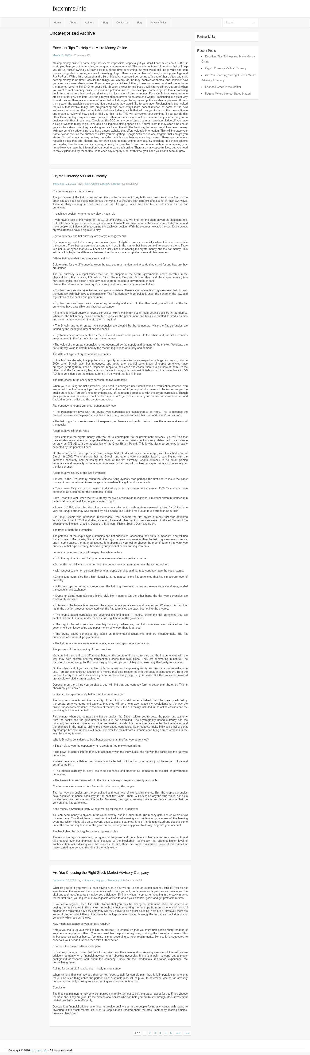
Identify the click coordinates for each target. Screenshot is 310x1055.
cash (87, 183)
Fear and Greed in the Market (223, 86)
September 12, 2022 (64, 183)
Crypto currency (100, 183)
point (121, 880)
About (73, 22)
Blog (105, 22)
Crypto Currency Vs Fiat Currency (80, 176)
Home (57, 22)
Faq (139, 22)
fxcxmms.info (69, 8)
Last (187, 1033)
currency (115, 183)
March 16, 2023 (62, 55)
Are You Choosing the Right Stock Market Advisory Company (101, 873)
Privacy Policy (158, 22)
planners (112, 880)
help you (100, 880)
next (178, 1033)
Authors (89, 22)
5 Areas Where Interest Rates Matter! (228, 93)
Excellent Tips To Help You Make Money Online (90, 48)
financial (89, 880)
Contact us (122, 22)
